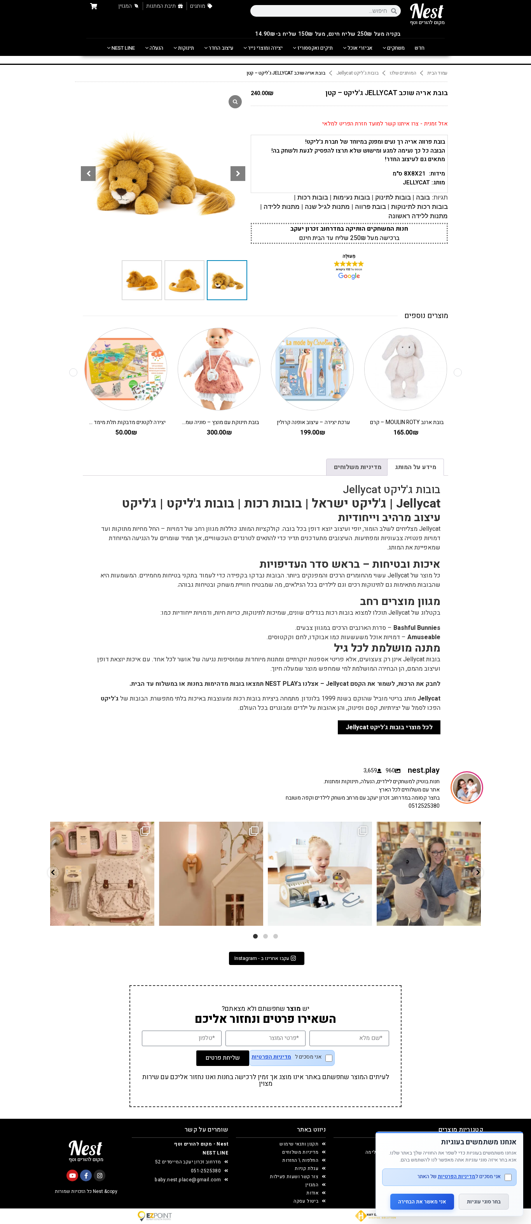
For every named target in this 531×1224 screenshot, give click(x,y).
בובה (423, 197)
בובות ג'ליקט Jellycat (357, 73)
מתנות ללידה (282, 206)
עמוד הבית (437, 73)
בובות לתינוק (393, 197)
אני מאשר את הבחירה (422, 1201)
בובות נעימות (351, 197)
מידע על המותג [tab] (415, 467)
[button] (238, 173)
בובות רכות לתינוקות (419, 206)
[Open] (102, 874)
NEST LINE (122, 48)
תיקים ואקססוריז (314, 48)
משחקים (395, 48)
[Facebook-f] (86, 1175)
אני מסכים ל (286, 1057)
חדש (419, 48)
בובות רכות (312, 197)
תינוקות (185, 48)
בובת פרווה (370, 206)
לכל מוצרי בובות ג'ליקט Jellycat (389, 727)
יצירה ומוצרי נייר (265, 48)
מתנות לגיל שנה (327, 206)
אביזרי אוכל (359, 48)
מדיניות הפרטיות (271, 1057)
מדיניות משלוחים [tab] (357, 467)
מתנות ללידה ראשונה (418, 216)
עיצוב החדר (220, 48)
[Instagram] (99, 1175)
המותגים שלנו (403, 73)
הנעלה (155, 48)
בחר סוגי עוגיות (484, 1201)
